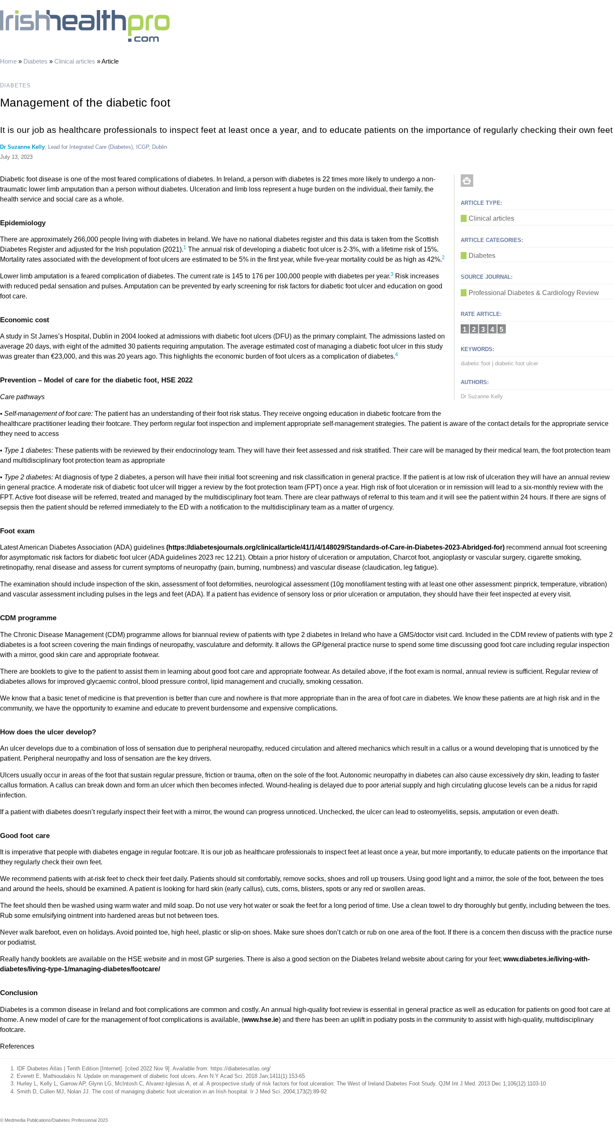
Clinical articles (74, 61)
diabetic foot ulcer (516, 363)
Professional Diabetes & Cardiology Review (534, 292)
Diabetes (35, 61)
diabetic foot (475, 363)
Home (8, 61)
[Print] (467, 180)
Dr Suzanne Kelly (22, 147)
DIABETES (15, 85)
